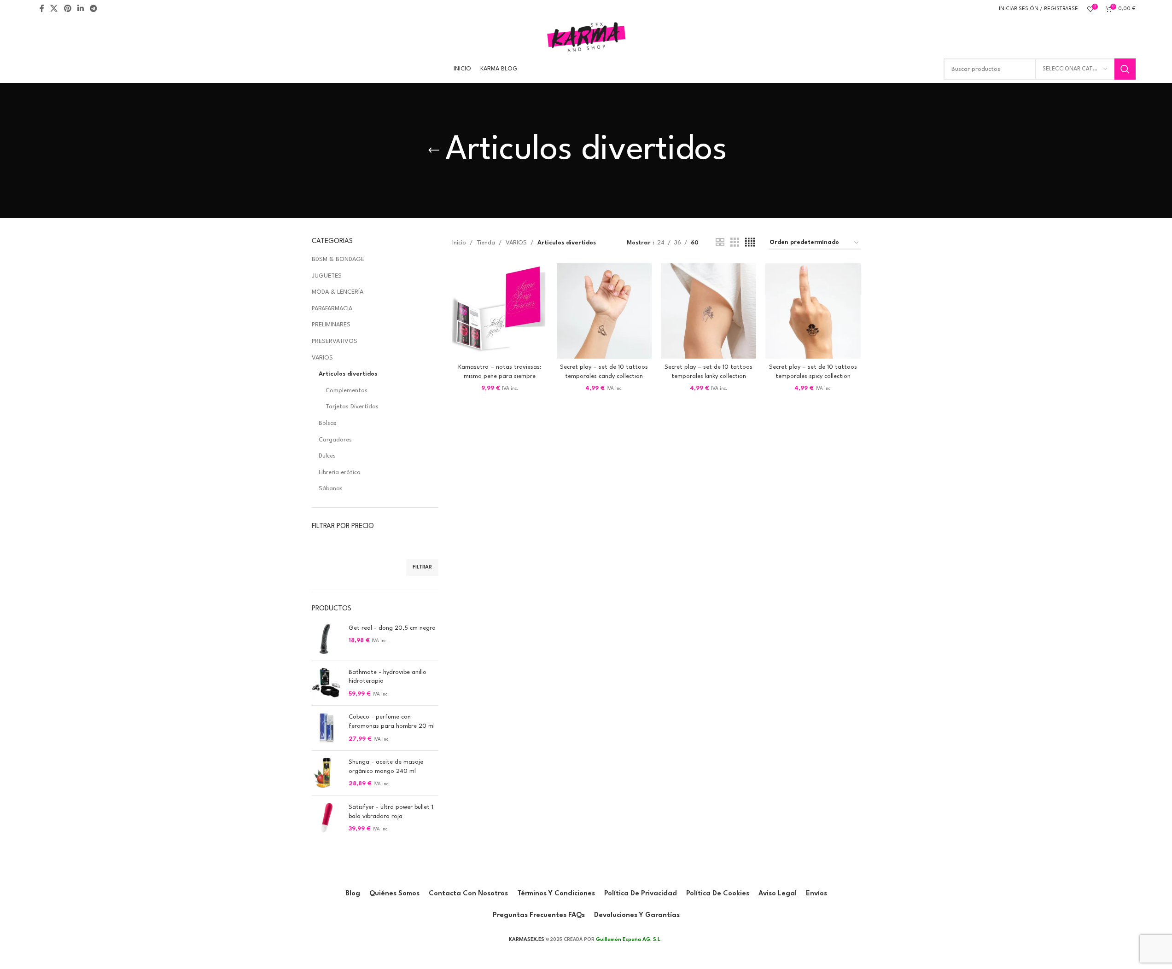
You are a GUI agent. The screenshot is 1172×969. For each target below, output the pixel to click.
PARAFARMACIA (332, 309)
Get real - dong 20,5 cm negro (392, 628)
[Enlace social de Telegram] (93, 9)
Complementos (346, 391)
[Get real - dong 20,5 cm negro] (327, 639)
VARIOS (322, 358)
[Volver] (433, 150)
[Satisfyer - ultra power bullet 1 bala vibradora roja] (327, 818)
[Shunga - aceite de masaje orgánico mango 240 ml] (327, 773)
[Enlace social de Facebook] (41, 9)
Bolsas (328, 423)
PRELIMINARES (331, 325)
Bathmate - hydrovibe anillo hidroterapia (387, 677)
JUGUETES (327, 276)
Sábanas (331, 489)
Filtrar (422, 567)
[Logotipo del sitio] (586, 37)
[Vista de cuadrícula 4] (750, 243)
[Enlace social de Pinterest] (67, 9)
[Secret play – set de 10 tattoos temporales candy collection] (604, 311)
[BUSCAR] (1125, 69)
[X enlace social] (54, 9)
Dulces (327, 456)
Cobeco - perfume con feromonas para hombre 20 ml (392, 721)
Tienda (486, 243)
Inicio (459, 243)
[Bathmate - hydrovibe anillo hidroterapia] (327, 683)
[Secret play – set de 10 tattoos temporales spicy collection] (813, 311)
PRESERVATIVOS (334, 341)
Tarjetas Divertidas (352, 407)
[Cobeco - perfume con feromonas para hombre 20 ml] (327, 728)
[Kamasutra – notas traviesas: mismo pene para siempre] (500, 311)
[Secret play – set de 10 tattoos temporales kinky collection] (708, 311)
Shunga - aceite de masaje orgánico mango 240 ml (386, 766)
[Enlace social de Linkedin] (80, 9)
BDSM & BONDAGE (338, 259)
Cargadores (335, 440)
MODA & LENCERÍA (337, 292)
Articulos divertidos (348, 374)
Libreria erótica (340, 473)
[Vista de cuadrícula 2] (720, 243)
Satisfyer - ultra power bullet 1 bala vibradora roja (391, 811)
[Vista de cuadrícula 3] (734, 243)
